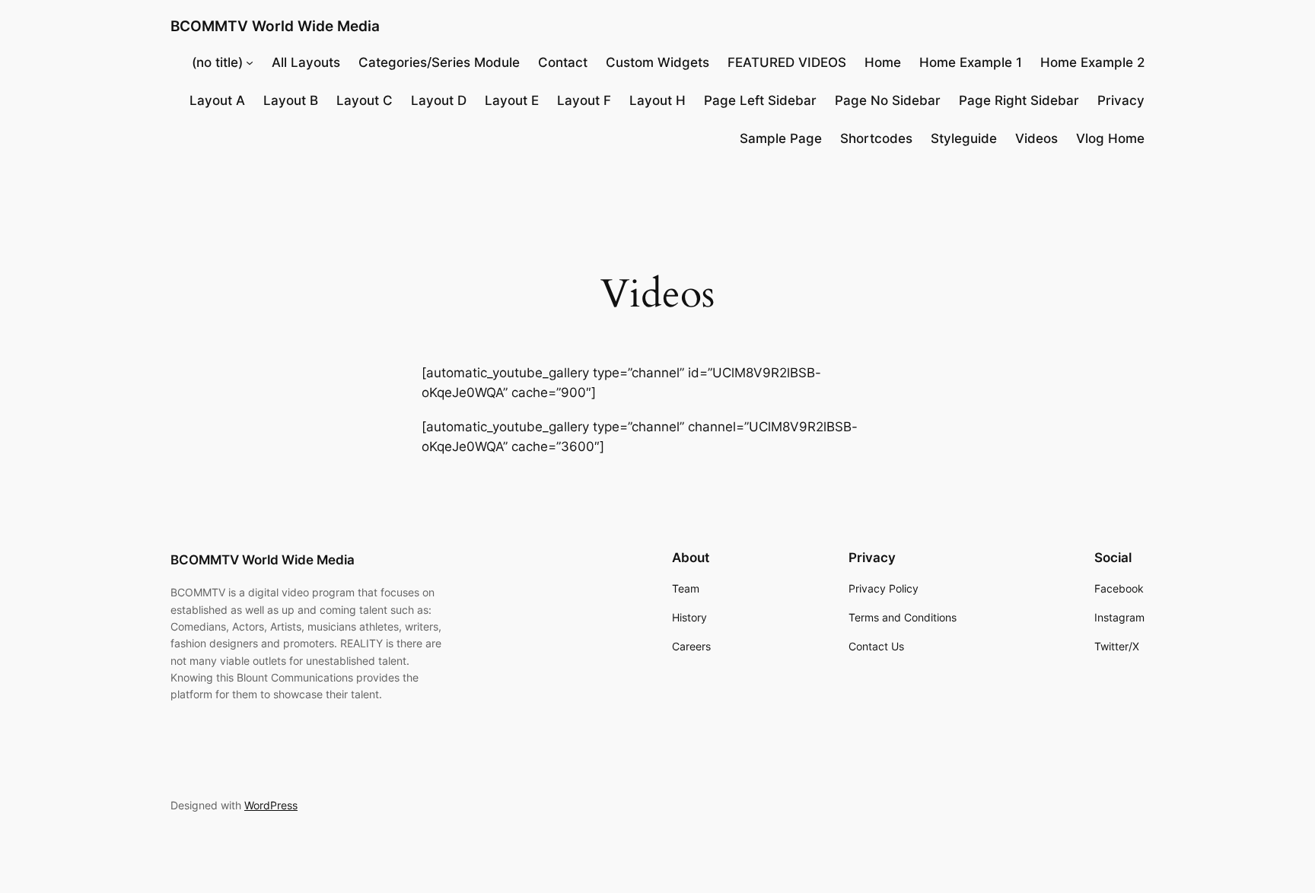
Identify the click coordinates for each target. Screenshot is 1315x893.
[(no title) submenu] (249, 62)
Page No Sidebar (888, 100)
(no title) (217, 62)
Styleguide (964, 138)
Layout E (512, 100)
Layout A (217, 100)
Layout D (438, 100)
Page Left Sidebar (760, 100)
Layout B (290, 100)
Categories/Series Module (439, 62)
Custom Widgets (657, 62)
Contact (562, 62)
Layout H (657, 100)
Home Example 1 (970, 62)
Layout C (364, 100)
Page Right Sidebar (1019, 100)
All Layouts (306, 62)
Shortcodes (876, 138)
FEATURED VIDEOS (787, 62)
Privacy (1121, 100)
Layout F (584, 100)
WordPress (271, 805)
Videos (1036, 138)
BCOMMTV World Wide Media (275, 26)
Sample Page (781, 138)
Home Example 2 (1092, 62)
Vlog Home (1110, 138)
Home (882, 62)
